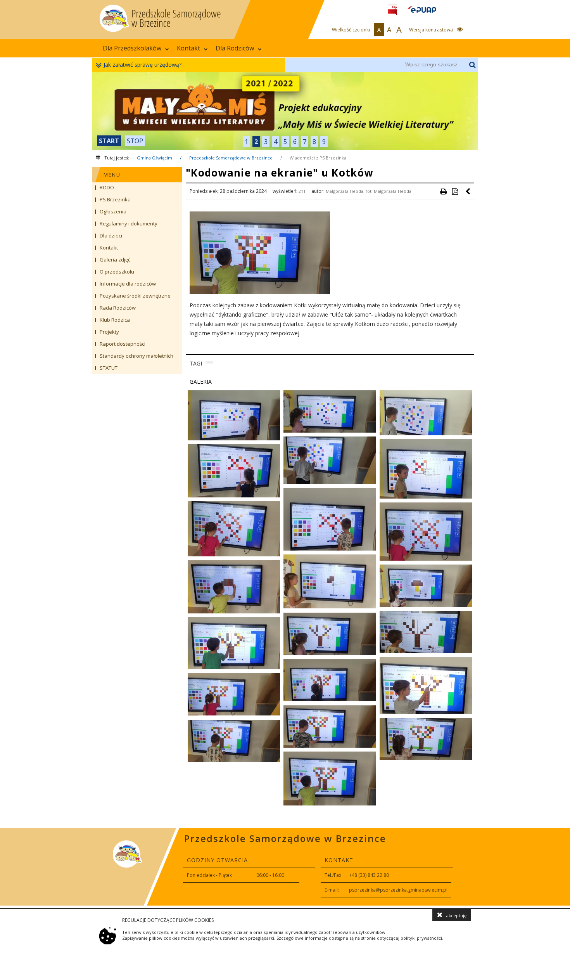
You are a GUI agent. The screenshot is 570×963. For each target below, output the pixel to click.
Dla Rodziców (235, 48)
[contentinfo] (285, 867)
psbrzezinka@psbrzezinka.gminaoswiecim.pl (398, 890)
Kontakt (188, 48)
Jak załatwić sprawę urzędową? (142, 64)
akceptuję (456, 915)
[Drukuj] (443, 191)
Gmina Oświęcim (154, 158)
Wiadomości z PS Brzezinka (318, 158)
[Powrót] (468, 191)
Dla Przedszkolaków (132, 48)
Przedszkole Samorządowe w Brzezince (231, 158)
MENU (112, 174)
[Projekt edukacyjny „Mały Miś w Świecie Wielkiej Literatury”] (285, 111)
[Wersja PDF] (455, 191)
